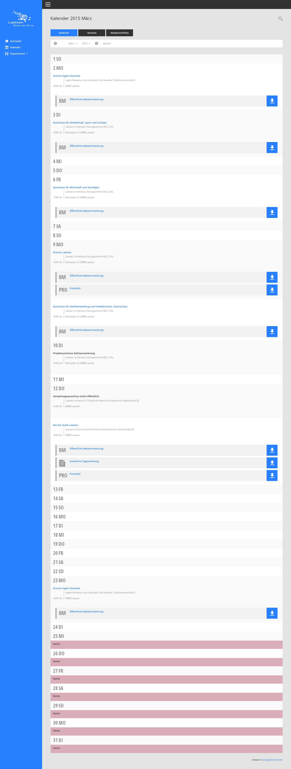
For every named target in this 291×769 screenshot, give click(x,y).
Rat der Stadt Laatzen (65, 425)
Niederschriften (120, 32)
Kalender (15, 47)
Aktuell (107, 43)
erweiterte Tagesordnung (84, 461)
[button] (21, 53)
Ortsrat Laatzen (62, 252)
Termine (91, 32)
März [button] (72, 43)
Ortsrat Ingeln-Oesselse (66, 75)
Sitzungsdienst (272, 759)
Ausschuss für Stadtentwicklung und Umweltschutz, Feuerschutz (90, 306)
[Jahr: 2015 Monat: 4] (97, 43)
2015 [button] (85, 43)
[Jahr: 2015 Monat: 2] (55, 43)
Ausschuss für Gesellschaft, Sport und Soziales (80, 122)
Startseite (15, 41)
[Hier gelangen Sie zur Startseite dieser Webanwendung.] (21, 18)
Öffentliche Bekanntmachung (86, 99)
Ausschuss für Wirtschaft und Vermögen (76, 187)
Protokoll (75, 288)
